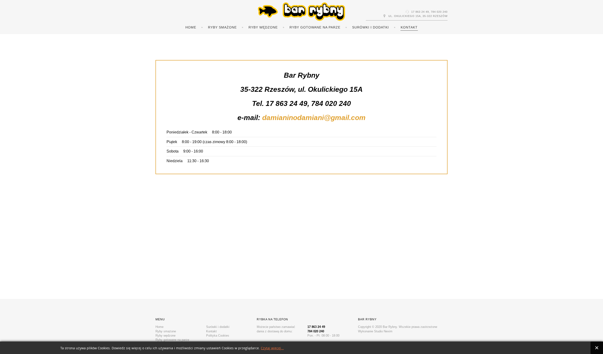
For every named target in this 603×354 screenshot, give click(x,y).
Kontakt (409, 27)
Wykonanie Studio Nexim (375, 331)
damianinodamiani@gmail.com (314, 117)
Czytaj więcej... (272, 348)
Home (190, 27)
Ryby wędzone (263, 27)
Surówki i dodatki (370, 27)
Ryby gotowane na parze (314, 27)
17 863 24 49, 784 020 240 (429, 11)
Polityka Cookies (217, 335)
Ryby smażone (222, 27)
